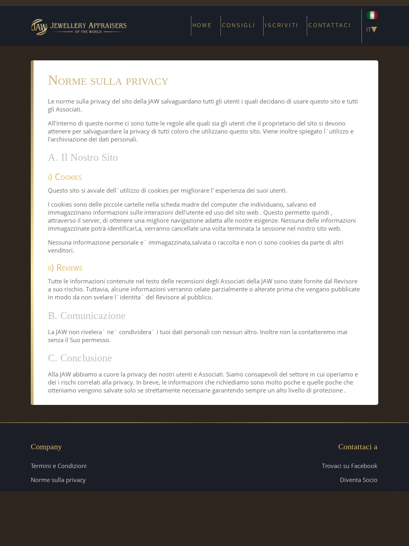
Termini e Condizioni (59, 466)
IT (371, 28)
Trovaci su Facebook (349, 466)
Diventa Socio (358, 480)
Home (202, 25)
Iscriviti (282, 25)
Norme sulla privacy (58, 480)
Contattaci (329, 25)
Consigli (239, 25)
